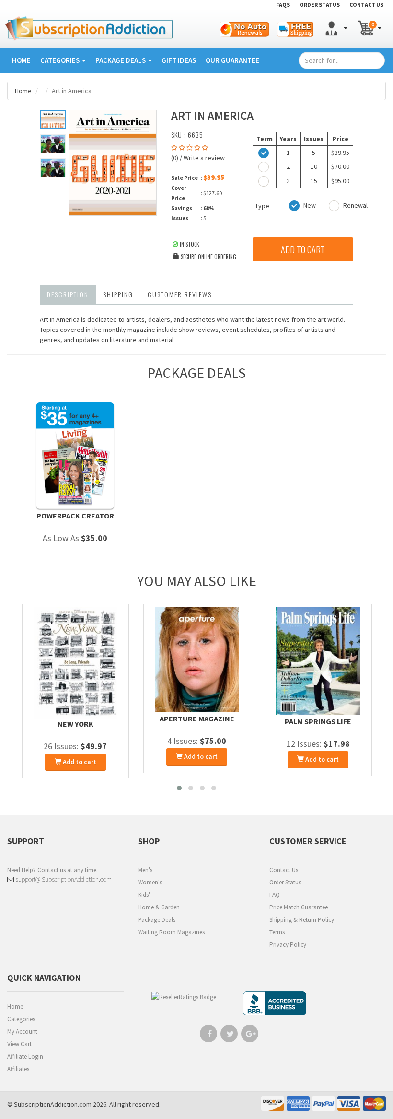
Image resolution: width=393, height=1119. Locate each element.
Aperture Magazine (197, 718)
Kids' (144, 895)
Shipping (118, 294)
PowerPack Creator (75, 515)
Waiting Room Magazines (171, 932)
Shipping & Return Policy (301, 920)
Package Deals (121, 60)
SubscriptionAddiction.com (53, 1104)
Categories (60, 60)
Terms (277, 932)
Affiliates (18, 1069)
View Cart (19, 1044)
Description (68, 294)
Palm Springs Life (318, 721)
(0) (174, 157)
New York (75, 724)
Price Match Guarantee (298, 907)
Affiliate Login (25, 1056)
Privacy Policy (287, 945)
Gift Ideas (179, 60)
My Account (22, 1031)
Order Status (285, 882)
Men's (145, 870)
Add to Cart (303, 249)
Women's (150, 882)
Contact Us (283, 870)
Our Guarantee (232, 60)
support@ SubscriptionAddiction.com (63, 879)
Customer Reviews (180, 294)
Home (21, 60)
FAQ (274, 895)
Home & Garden (159, 907)
